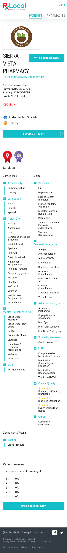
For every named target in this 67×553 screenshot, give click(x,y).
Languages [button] (14, 198)
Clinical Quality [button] (46, 383)
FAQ (33, 542)
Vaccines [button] (43, 183)
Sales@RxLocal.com (32, 532)
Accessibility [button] (15, 183)
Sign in (62, 5)
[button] (5, 183)
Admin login (37, 547)
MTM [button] (41, 348)
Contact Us (42, 542)
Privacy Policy (9, 542)
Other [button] (11, 364)
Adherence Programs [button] (51, 303)
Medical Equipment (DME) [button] (18, 311)
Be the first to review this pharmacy (23, 76)
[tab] (12, 183)
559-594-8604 (16, 96)
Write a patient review (46, 57)
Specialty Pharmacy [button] (50, 337)
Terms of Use (22, 542)
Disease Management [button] (46, 244)
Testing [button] (12, 439)
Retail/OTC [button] (14, 218)
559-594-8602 (21, 92)
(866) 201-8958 (11, 532)
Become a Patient (33, 133)
